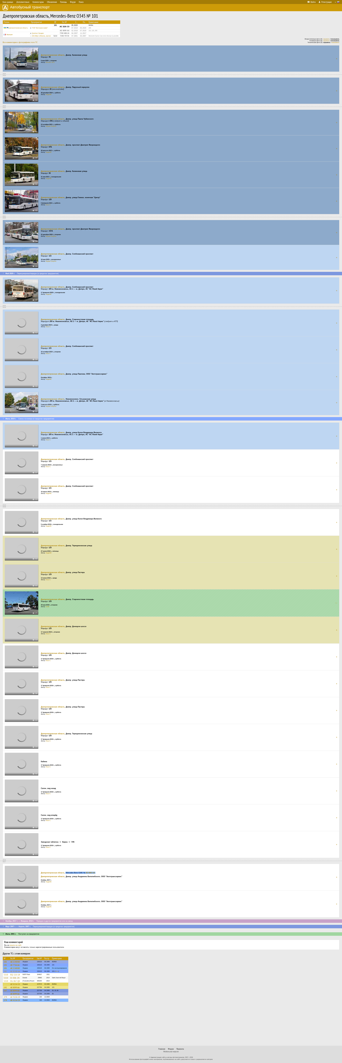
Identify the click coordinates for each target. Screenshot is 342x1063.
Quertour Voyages (38, 33)
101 (5, 961)
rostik (47, 606)
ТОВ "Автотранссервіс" (40, 28)
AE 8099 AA (15, 987)
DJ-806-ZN (15, 977)
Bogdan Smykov (51, 126)
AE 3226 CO (15, 984)
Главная (161, 1049)
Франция (10, 34)
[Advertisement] (171, 1025)
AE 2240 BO (15, 961)
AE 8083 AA (90, 873)
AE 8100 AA (15, 971)
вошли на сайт (15, 945)
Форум (171, 1049)
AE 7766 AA (15, 965)
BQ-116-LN (15, 974)
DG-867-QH (15, 981)
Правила (180, 1049)
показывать (335, 42)
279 (5, 997)
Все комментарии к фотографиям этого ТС (20, 42)
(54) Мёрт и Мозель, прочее (41, 36)
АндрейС (49, 94)
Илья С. (48, 205)
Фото (57, 971)
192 (5, 987)
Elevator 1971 (50, 62)
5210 (6, 974)
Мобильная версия (171, 1052)
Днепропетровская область (18, 28)
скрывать (326, 39)
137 (5, 990)
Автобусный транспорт (30, 7)
